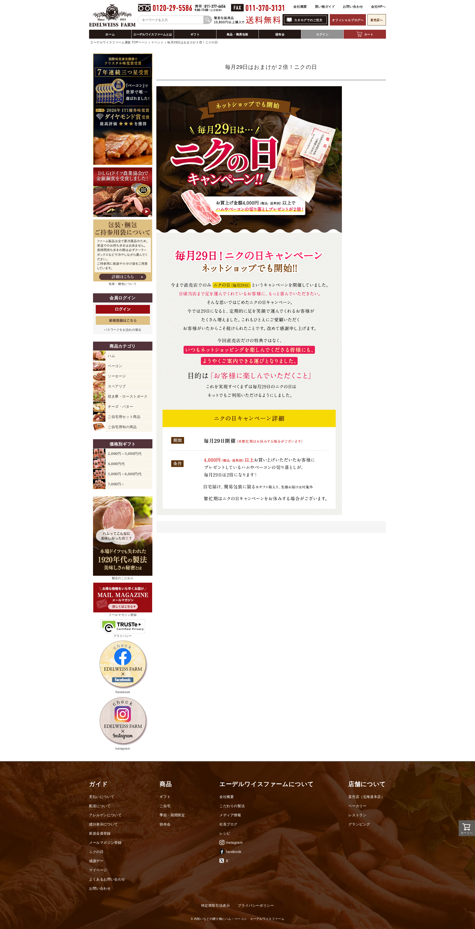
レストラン (357, 814)
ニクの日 (96, 851)
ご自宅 (165, 805)
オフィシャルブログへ (348, 20)
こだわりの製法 (232, 805)
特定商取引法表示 (215, 905)
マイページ (98, 869)
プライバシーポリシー (256, 905)
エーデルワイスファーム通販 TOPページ (118, 42)
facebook (233, 851)
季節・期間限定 (172, 814)
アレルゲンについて (105, 814)
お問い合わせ (353, 6)
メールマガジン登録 (105, 842)
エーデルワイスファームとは (152, 34)
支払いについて (101, 796)
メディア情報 (230, 814)
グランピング (359, 823)
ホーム (110, 34)
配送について (100, 805)
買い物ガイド (325, 6)
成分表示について (103, 823)
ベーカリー (357, 805)
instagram (234, 842)
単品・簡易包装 (237, 34)
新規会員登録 (100, 833)
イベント (157, 42)
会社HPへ (378, 6)
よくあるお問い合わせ (107, 878)
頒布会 (280, 34)
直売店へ (376, 20)
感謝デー (96, 860)
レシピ (224, 833)
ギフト (195, 34)
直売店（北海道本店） (366, 796)
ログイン (322, 34)
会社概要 (300, 6)
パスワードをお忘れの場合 (122, 329)
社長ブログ (228, 823)
